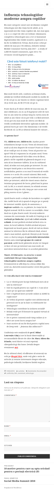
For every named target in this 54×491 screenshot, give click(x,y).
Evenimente (32, 371)
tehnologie (30, 373)
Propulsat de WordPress (12, 488)
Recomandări (41, 371)
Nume (7, 426)
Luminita (21, 371)
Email (7, 436)
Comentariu (10, 395)
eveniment (21, 373)
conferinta (10, 373)
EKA (15, 373)
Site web (8, 445)
